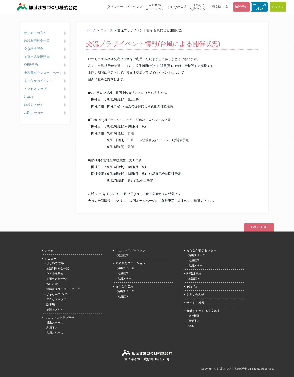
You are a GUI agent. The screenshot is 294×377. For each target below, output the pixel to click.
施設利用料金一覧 (37, 41)
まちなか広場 (177, 7)
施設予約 (241, 7)
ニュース (106, 30)
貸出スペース (54, 322)
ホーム (91, 30)
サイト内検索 (259, 7)
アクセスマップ (35, 88)
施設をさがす (33, 104)
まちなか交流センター (199, 7)
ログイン (278, 7)
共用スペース (54, 332)
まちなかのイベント (38, 80)
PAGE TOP (259, 227)
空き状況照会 (33, 48)
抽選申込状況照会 (37, 56)
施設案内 (123, 255)
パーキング (134, 7)
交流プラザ (115, 7)
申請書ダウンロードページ (43, 72)
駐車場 (29, 96)
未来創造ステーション (154, 7)
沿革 (191, 326)
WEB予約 (31, 64)
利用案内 (52, 327)
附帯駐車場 (220, 7)
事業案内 (194, 320)
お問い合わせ (33, 112)
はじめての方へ (35, 33)
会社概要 (194, 315)
